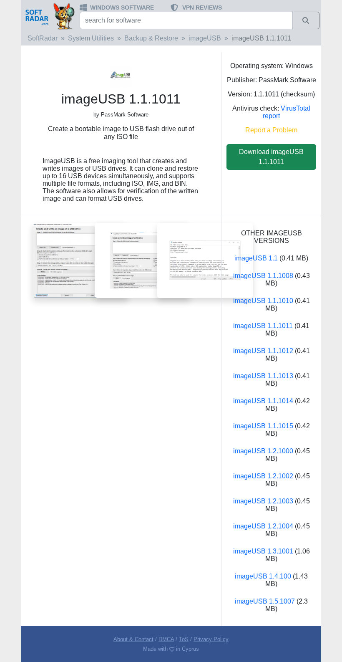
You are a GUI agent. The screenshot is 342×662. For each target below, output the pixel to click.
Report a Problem (271, 130)
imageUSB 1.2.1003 (263, 501)
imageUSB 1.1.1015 (263, 426)
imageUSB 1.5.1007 (265, 601)
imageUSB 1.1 (256, 258)
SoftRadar (43, 38)
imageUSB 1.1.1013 (263, 375)
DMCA (166, 639)
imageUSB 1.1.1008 (263, 275)
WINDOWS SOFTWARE (122, 7)
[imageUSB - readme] (205, 259)
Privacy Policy (211, 639)
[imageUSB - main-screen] (142, 259)
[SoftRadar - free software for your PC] (49, 16)
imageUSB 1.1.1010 (263, 300)
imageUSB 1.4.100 (263, 576)
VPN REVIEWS (202, 7)
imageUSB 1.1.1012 (263, 350)
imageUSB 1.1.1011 (263, 325)
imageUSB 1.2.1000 (263, 451)
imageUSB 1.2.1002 (263, 476)
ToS (184, 639)
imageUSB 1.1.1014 (263, 400)
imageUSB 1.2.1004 (263, 526)
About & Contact (133, 639)
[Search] (305, 20)
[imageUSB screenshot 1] (80, 259)
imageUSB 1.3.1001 (263, 551)
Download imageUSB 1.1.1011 (271, 156)
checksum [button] (298, 94)
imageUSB (205, 38)
